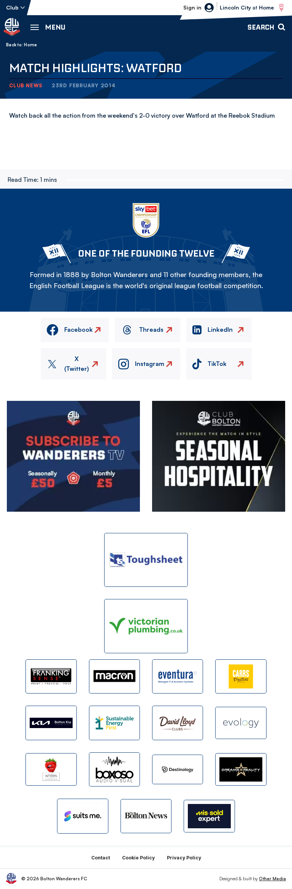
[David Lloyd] (177, 723)
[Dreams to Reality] (240, 769)
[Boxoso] (114, 769)
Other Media (272, 878)
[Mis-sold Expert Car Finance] (209, 816)
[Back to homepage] (12, 27)
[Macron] (114, 676)
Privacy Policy (184, 858)
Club (12, 7)
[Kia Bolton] (50, 723)
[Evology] (240, 723)
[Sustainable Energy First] (114, 723)
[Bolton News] (146, 816)
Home (30, 44)
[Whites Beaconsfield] (50, 769)
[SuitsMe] (82, 816)
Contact (100, 858)
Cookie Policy (138, 858)
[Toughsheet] (146, 560)
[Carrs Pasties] (240, 676)
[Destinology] (177, 769)
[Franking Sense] (50, 676)
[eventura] (177, 676)
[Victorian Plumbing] (146, 626)
